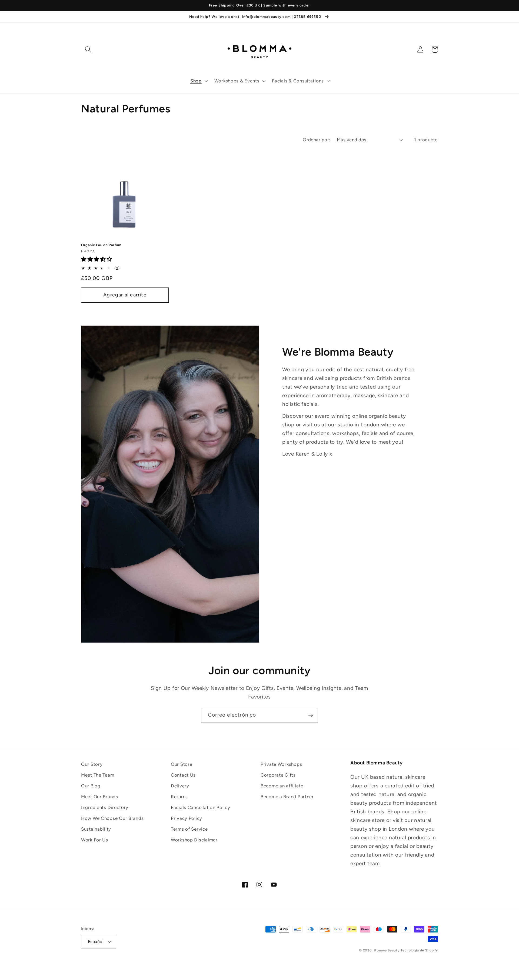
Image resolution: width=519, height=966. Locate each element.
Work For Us (94, 840)
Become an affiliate (282, 785)
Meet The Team (97, 775)
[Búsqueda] (88, 49)
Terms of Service (189, 829)
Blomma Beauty (387, 950)
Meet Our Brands (99, 796)
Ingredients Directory (104, 807)
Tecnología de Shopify (419, 950)
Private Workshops (281, 764)
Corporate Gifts (278, 775)
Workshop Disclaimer (194, 840)
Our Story (91, 764)
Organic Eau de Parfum (101, 245)
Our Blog (91, 785)
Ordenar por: (316, 139)
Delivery (180, 785)
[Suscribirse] (310, 715)
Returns (179, 796)
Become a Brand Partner (287, 796)
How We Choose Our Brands (112, 818)
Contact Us (183, 775)
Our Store (181, 764)
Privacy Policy (186, 818)
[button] (199, 81)
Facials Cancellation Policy (200, 807)
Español (95, 941)
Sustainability (96, 829)
